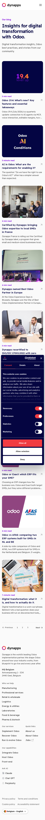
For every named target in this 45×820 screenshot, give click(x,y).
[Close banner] (41, 358)
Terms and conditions (28, 798)
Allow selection (22, 451)
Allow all (22, 443)
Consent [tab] (8, 365)
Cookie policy (8, 804)
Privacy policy (8, 798)
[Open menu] (40, 5)
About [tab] (37, 365)
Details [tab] (23, 365)
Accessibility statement (28, 804)
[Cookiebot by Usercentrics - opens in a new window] (26, 358)
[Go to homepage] (11, 5)
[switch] (38, 416)
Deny (22, 459)
